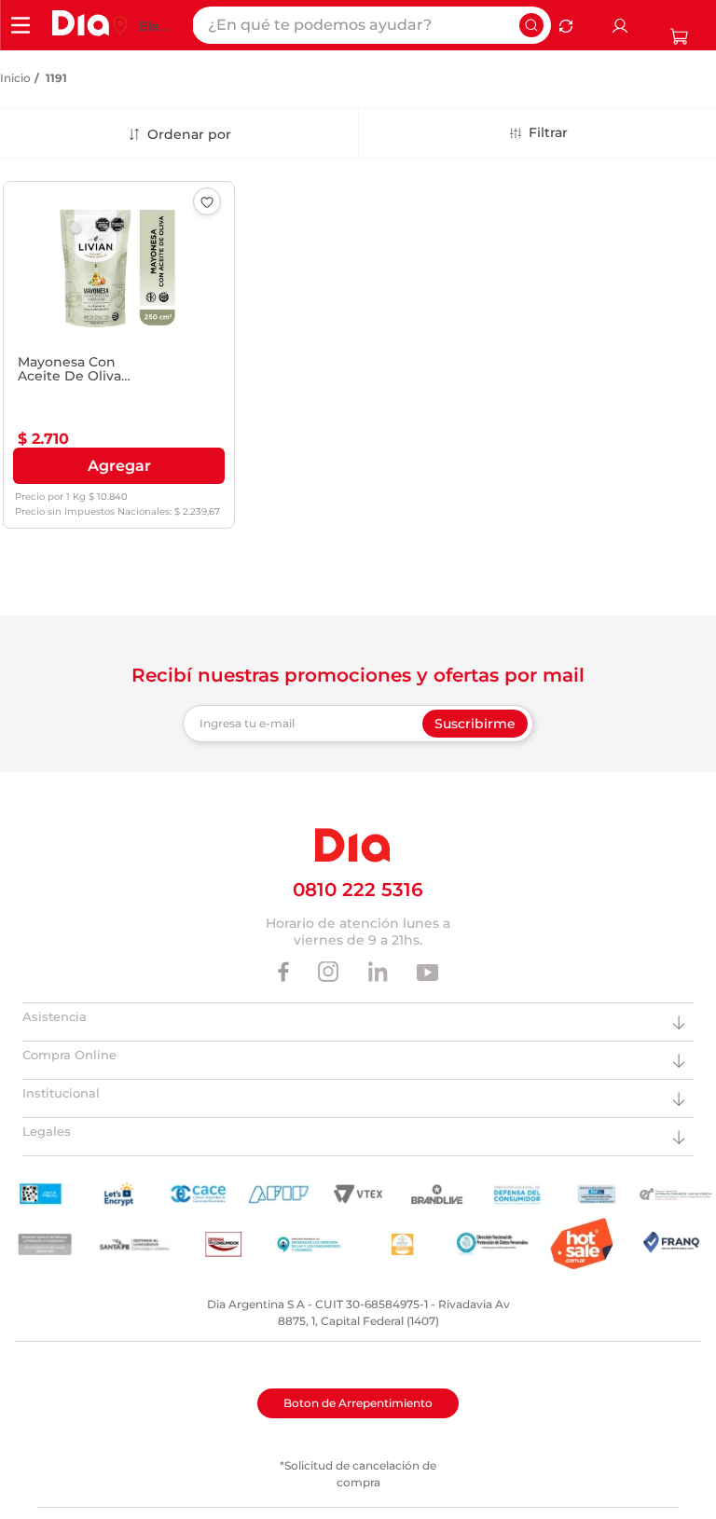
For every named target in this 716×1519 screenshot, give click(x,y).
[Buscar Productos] (531, 25)
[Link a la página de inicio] (15, 78)
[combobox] (371, 25)
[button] (119, 466)
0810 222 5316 (358, 889)
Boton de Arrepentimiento (358, 1403)
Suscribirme (475, 723)
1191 (56, 78)
